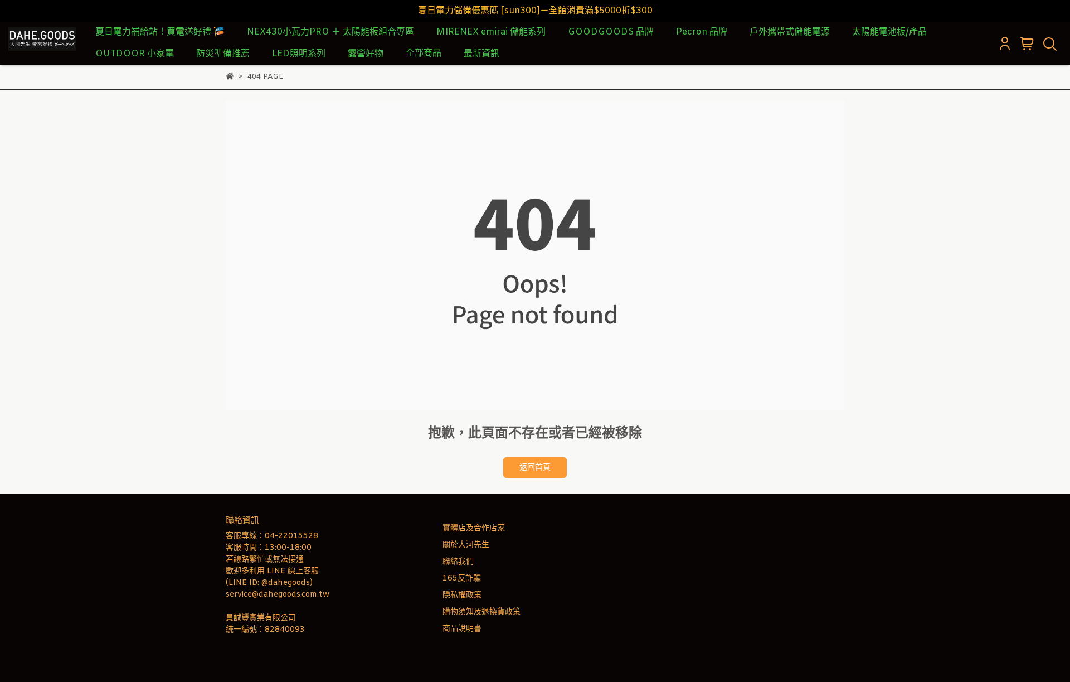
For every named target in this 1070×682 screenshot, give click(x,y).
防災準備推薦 (223, 54)
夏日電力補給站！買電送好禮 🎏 (160, 32)
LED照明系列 (298, 54)
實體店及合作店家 (473, 528)
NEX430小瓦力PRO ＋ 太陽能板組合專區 (330, 32)
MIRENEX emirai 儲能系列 (491, 32)
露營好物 (365, 54)
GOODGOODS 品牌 (611, 32)
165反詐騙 (461, 578)
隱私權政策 (461, 595)
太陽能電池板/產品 (889, 32)
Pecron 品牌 (701, 32)
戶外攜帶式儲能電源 (790, 32)
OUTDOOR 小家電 (134, 54)
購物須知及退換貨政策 (481, 612)
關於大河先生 (465, 545)
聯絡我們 (458, 562)
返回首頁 (535, 467)
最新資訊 (481, 54)
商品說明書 (461, 628)
